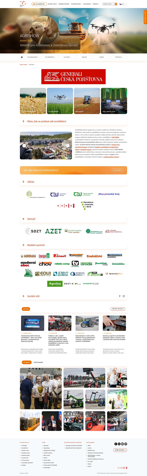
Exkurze (89, 464)
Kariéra (89, 466)
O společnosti (87, 4)
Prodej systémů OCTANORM (50, 465)
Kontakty (23, 465)
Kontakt (101, 57)
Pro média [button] (67, 57)
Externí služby (47, 460)
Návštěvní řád (91, 450)
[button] (123, 4)
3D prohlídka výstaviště (27, 462)
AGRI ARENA (115, 137)
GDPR (89, 445)
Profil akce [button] (118, 57)
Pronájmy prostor (64, 4)
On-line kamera (25, 460)
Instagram (119, 444)
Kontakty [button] (95, 4)
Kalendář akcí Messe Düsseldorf (73, 448)
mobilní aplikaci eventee (111, 157)
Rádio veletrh (47, 455)
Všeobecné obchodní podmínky (95, 453)
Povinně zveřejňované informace (96, 459)
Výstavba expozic (76, 4)
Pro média (90, 461)
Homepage (24, 445)
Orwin (125, 473)
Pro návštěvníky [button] (49, 57)
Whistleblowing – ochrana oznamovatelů (94, 456)
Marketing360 (47, 467)
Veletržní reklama (48, 453)
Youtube (122, 444)
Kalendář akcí (24, 448)
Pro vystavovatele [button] (32, 57)
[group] (26, 309)
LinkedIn (125, 444)
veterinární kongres (81, 147)
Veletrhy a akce (52, 4)
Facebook (115, 444)
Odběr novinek (119, 450)
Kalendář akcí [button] (40, 4)
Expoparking (46, 448)
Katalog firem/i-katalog (49, 450)
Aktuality (84, 57)
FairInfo (45, 458)
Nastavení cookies (24, 473)
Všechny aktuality (118, 309)
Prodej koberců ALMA (49, 462)
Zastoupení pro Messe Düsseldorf (74, 445)
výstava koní (116, 145)
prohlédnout (117, 170)
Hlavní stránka (23, 64)
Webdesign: (121, 473)
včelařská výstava (86, 149)
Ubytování (46, 445)
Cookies (90, 448)
